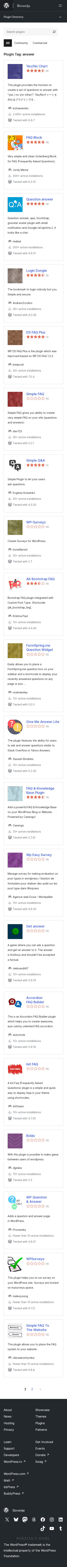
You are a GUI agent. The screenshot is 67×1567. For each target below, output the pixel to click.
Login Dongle (36, 270)
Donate (42, 1455)
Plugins (40, 1423)
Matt (9, 1480)
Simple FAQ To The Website (37, 1328)
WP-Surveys (36, 522)
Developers (11, 1455)
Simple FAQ (35, 394)
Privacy (9, 1429)
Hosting (9, 1423)
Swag (41, 1462)
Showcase (42, 1410)
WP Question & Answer (36, 1199)
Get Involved (44, 1442)
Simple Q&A (35, 460)
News (8, 1416)
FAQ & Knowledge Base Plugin (40, 790)
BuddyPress (14, 1493)
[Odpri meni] (61, 5)
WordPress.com (16, 1474)
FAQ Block (34, 137)
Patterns (41, 1429)
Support (9, 1448)
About (8, 1410)
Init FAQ (32, 1064)
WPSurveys (35, 1259)
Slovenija (18, 1510)
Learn (7, 1442)
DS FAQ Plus (35, 332)
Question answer (39, 199)
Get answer (35, 926)
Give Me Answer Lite (42, 722)
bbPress (11, 1487)
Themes (40, 1416)
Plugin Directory (13, 16)
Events (40, 1448)
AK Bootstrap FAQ (40, 579)
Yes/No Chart (37, 66)
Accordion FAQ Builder (35, 1000)
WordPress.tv (15, 1462)
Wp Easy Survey (39, 855)
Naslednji (40, 1389)
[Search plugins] (54, 32)
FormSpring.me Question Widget (39, 647)
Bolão (30, 1136)
